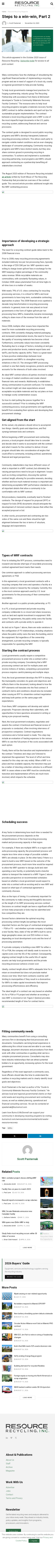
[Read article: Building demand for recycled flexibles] (7, 1368)
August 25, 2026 (21, 1359)
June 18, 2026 (19, 1203)
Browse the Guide (14, 1277)
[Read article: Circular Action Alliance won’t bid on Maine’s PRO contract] (7, 1325)
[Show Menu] (3, 4)
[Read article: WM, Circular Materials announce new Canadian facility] (46, 1214)
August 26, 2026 (25, 1184)
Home (4, 12)
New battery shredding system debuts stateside (33, 1314)
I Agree (34, 1541)
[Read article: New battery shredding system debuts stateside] (7, 1316)
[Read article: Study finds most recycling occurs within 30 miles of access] (46, 1236)
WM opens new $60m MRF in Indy (15, 1222)
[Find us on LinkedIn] (7, 1437)
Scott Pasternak (15, 23)
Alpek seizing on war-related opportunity (30, 1294)
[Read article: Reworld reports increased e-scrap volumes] (46, 1203)
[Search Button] (52, 4)
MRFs (10, 1128)
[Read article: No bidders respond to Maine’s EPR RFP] (7, 1306)
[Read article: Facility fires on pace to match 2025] (46, 1192)
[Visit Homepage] (27, 3)
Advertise (10, 1487)
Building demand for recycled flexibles (29, 1366)
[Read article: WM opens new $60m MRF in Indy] (46, 1225)
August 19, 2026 (21, 1329)
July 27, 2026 (20, 1297)
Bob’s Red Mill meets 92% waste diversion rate (32, 1346)
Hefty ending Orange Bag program (28, 1356)
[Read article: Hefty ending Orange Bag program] (7, 1358)
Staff (8, 1463)
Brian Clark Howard (10, 1240)
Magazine (10, 1471)
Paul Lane (7, 1192)
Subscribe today (27, 61)
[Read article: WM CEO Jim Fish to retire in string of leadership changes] (7, 1337)
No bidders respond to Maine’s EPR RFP (29, 1304)
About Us (10, 1460)
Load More (27, 1247)
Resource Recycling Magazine (18, 12)
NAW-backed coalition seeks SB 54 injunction (32, 1387)
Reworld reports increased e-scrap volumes (19, 1200)
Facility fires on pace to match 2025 (16, 1189)
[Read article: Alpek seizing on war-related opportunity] (7, 1296)
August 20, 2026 (21, 1307)
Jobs (8, 1491)
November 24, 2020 (32, 23)
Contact (9, 1494)
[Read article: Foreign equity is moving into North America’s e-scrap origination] (7, 1378)
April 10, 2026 (24, 1226)
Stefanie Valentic (10, 1217)
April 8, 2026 (25, 1240)
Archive (9, 1467)
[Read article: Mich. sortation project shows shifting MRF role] (46, 1181)
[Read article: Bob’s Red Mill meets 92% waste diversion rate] (7, 1348)
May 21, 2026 (24, 1217)
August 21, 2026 (21, 1390)
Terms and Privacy (14, 1498)
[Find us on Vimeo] (11, 1437)
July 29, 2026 (19, 1192)
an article (6, 177)
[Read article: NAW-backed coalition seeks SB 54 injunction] (7, 1389)
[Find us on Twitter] (16, 1437)
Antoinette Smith (10, 1184)
